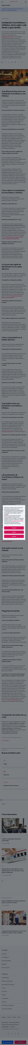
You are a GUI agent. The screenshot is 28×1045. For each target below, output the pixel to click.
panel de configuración (18, 521)
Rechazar (14, 536)
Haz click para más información (12, 515)
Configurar (14, 527)
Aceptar (14, 532)
